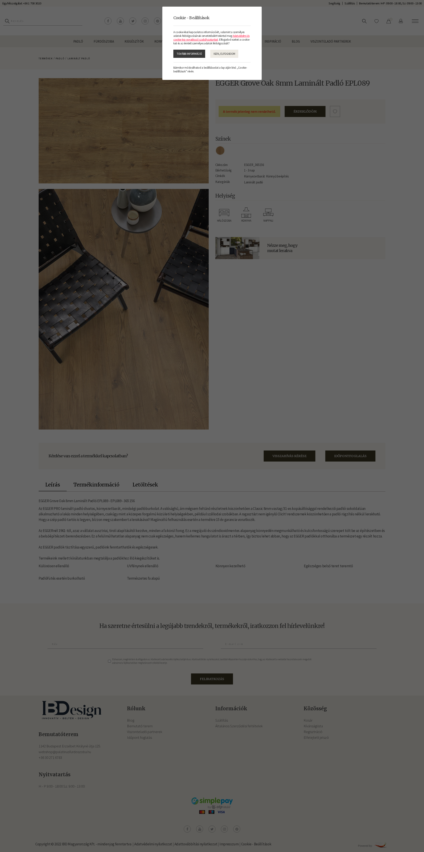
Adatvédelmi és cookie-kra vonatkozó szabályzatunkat (211, 37)
